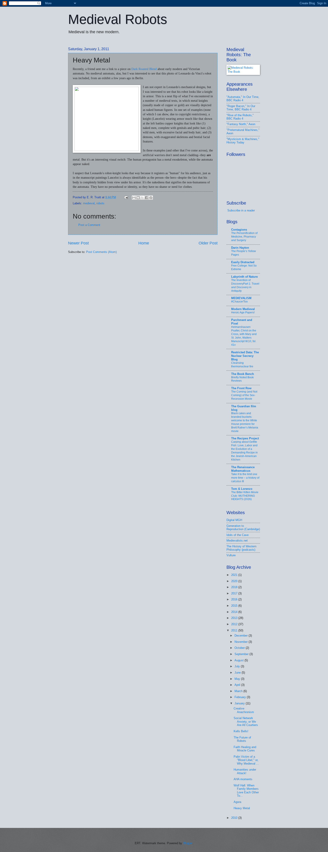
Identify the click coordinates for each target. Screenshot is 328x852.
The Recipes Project (245, 438)
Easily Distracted (242, 262)
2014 (234, 612)
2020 (234, 581)
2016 (234, 599)
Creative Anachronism (244, 710)
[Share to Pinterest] (151, 197)
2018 (234, 587)
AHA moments (243, 779)
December (242, 635)
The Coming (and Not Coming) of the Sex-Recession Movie (244, 395)
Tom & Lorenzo (241, 488)
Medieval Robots (117, 19)
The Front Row (241, 388)
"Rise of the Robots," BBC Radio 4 (240, 117)
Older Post (208, 243)
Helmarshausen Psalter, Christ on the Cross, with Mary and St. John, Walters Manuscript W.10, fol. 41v (244, 335)
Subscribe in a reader (241, 210)
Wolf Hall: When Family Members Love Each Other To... (246, 790)
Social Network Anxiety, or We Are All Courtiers (246, 721)
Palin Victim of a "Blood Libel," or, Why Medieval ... (246, 760)
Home (143, 243)
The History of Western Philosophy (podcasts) (241, 548)
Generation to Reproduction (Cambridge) (243, 527)
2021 (234, 575)
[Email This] (134, 197)
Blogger (188, 843)
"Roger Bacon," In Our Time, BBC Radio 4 (240, 107)
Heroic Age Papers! (243, 312)
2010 (234, 817)
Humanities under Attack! (245, 771)
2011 (234, 630)
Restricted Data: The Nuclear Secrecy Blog (245, 356)
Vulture (231, 555)
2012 (234, 624)
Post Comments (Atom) (101, 252)
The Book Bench (242, 374)
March (239, 691)
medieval (89, 203)
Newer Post (78, 243)
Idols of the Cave (237, 535)
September (242, 654)
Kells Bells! (241, 731)
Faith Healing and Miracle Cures (245, 748)
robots (100, 203)
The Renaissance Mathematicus (243, 468)
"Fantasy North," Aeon (240, 124)
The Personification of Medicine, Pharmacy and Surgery (244, 237)
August (240, 660)
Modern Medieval (243, 309)
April (238, 685)
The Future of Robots (242, 739)
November (242, 641)
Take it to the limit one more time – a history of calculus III (245, 478)
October (240, 647)
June (238, 672)
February (241, 697)
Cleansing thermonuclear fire (242, 364)
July (238, 666)
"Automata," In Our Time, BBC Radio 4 (242, 98)
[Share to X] (142, 197)
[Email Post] (126, 197)
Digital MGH (234, 520)
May (238, 678)
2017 (234, 593)
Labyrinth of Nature (244, 276)
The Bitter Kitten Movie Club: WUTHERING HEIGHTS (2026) (244, 496)
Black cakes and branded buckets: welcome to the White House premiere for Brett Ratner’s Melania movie (244, 422)
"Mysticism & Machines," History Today (242, 140)
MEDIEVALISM (241, 298)
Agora (237, 802)
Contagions (239, 229)
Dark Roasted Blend (144, 69)
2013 (234, 618)
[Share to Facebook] (146, 197)
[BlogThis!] (138, 197)
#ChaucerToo (239, 301)
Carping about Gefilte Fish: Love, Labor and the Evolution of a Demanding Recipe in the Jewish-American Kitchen (244, 450)
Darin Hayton (240, 247)
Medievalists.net (237, 540)
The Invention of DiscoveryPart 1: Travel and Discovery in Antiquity (245, 285)
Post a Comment (89, 225)
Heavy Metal (242, 808)
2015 (234, 605)
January (240, 703)
